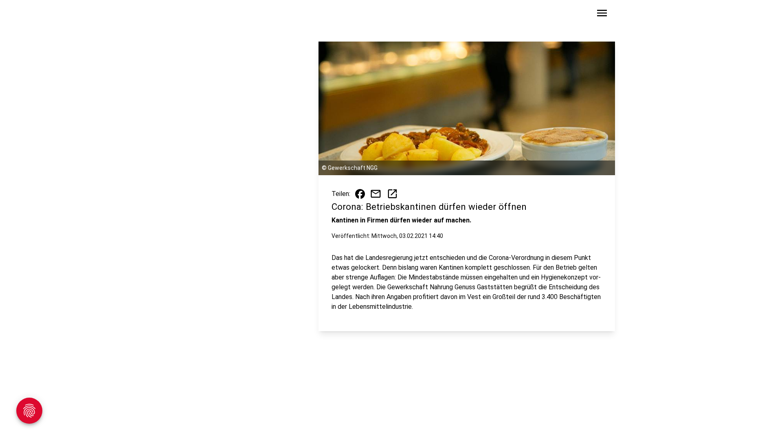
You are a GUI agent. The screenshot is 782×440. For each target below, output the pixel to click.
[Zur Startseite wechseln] (193, 14)
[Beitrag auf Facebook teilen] (360, 194)
